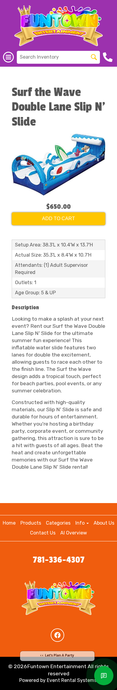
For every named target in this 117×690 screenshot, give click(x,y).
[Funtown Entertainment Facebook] (57, 635)
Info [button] (80, 523)
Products (30, 523)
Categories (58, 523)
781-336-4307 (59, 560)
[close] (112, 649)
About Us (104, 523)
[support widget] (103, 675)
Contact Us (43, 533)
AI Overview (73, 533)
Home (9, 523)
